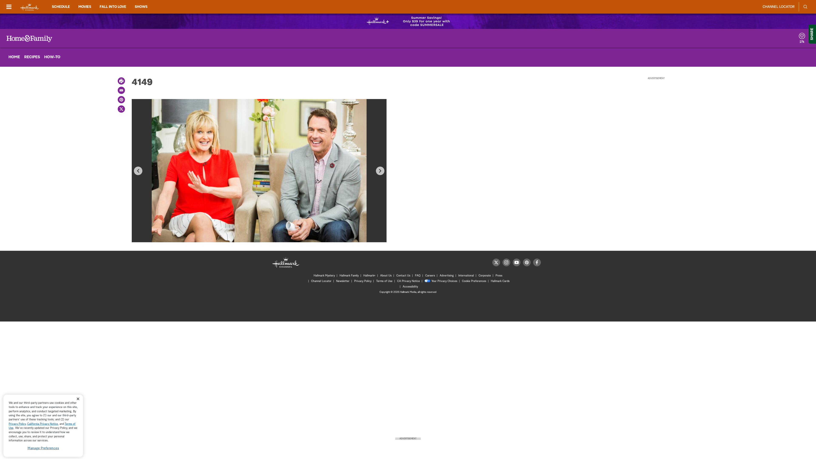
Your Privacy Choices (444, 281)
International (466, 275)
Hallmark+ (369, 275)
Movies (84, 6)
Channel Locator (779, 6)
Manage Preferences (43, 448)
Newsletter (343, 281)
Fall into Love (113, 6)
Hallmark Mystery (324, 275)
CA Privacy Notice (408, 281)
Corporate (485, 275)
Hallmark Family (349, 275)
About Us (386, 275)
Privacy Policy (362, 281)
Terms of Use (384, 281)
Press (499, 275)
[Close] (78, 399)
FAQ (418, 275)
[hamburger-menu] (8, 6)
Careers (430, 275)
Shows (141, 6)
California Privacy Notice (42, 424)
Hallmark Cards (500, 281)
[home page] (29, 7)
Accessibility (410, 286)
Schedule (61, 6)
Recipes (32, 57)
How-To (52, 57)
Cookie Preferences (474, 281)
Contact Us (403, 275)
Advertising (447, 275)
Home (14, 57)
